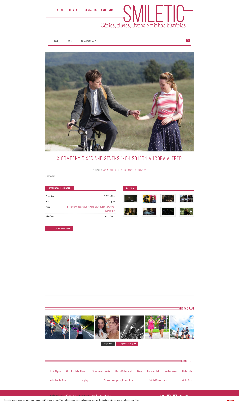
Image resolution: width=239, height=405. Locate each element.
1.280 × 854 (142, 169)
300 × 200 (114, 169)
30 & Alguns (55, 371)
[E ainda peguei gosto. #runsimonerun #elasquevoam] (132, 327)
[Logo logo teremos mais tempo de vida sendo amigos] (107, 327)
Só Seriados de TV (88, 40)
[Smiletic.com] (119, 20)
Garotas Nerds (170, 371)
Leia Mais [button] (135, 400)
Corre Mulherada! (123, 371)
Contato (75, 10)
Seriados (91, 10)
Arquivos (107, 10)
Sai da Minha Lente (158, 380)
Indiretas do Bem (58, 380)
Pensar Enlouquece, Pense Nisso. (119, 380)
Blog (70, 40)
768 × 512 (123, 169)
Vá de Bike (187, 380)
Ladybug (85, 380)
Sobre (61, 10)
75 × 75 (105, 169)
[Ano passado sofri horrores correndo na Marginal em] (182, 327)
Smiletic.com (70, 395)
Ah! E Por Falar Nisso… (76, 371)
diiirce (139, 371)
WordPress (97, 395)
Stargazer (108, 395)
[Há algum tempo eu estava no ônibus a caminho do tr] (57, 327)
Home (56, 40)
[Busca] (188, 40)
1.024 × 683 (132, 169)
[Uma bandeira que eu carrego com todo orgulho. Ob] (82, 327)
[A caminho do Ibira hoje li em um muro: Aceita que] (157, 327)
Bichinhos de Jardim (101, 371)
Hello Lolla (187, 371)
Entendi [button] (230, 401)
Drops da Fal (153, 371)
